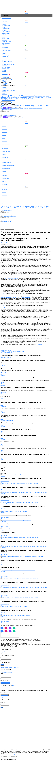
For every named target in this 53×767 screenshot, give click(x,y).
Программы (5, 56)
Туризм (34, 108)
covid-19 (41, 105)
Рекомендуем (5, 77)
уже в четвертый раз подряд (11, 278)
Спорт (3, 37)
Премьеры (4, 74)
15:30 (2, 425)
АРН (33, 106)
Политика (4, 15)
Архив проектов (6, 67)
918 (1, 393)
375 (1, 501)
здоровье (20, 108)
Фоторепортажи (6, 43)
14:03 (2, 438)
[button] (2, 652)
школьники (12, 106)
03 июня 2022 (4, 392)
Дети (30, 108)
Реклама (4, 91)
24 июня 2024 (4, 372)
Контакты (4, 94)
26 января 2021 (4, 243)
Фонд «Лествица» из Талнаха (8, 308)
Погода (3, 103)
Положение (4, 83)
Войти (13, 685)
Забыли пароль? (4, 667)
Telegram (40, 344)
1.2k (1, 374)
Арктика (8, 108)
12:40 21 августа (5, 554)
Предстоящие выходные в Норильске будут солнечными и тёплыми (21, 402)
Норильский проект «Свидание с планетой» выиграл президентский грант (23, 387)
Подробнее (3, 758)
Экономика (4, 18)
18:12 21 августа (5, 481)
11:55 (2, 458)
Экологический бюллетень (8, 441)
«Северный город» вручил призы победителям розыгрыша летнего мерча (23, 423)
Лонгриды (4, 40)
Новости (4, 70)
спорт (45, 106)
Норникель (6, 105)
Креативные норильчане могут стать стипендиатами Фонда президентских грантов (26, 378)
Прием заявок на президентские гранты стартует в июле (18, 368)
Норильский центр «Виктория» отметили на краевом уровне (18, 435)
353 (1, 491)
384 (1, 545)
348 (1, 518)
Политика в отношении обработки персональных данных (14, 754)
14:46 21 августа (5, 526)
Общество (4, 21)
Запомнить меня (6, 662)
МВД (4, 108)
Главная (2, 229)
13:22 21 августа (5, 544)
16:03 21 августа (5, 508)
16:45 (2, 411)
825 (1, 383)
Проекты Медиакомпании (8, 64)
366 (1, 527)
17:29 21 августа (5, 490)
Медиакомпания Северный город (23, 106)
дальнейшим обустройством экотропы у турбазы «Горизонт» (15, 297)
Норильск (18, 105)
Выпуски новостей (6, 50)
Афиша (26, 108)
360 (1, 482)
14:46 (2, 431)
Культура (4, 34)
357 (1, 510)
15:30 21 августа (5, 517)
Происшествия (39, 106)
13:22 (2, 444)
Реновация (3, 406)
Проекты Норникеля (7, 61)
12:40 (2, 450)
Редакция (4, 88)
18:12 (2, 398)
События (4, 80)
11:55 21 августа (5, 563)
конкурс (6, 106)
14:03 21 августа (5, 535)
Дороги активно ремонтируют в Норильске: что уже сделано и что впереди (23, 408)
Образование (14, 108)
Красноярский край (30, 105)
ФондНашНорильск (7, 109)
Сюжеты (4, 53)
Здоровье (3, 459)
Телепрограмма (5, 47)
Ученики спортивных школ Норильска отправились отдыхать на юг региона (23, 448)
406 (1, 555)
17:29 (2, 405)
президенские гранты (6, 350)
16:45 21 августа (5, 500)
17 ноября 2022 (4, 382)
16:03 (2, 419)
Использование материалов (8, 100)
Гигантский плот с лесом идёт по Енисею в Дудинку (16, 429)
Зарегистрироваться (13, 667)
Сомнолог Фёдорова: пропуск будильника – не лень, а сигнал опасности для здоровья (26, 462)
